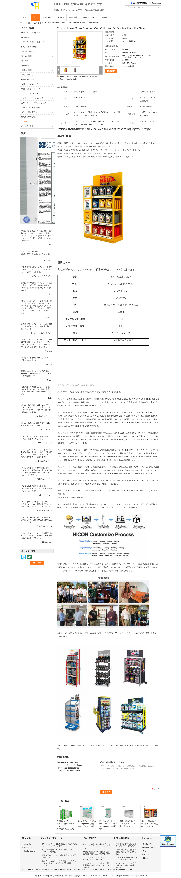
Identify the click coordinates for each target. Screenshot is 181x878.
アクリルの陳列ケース (29, 93)
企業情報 (47, 17)
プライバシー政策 (26, 869)
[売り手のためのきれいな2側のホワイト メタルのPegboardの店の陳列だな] (108, 813)
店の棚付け (38, 23)
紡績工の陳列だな (28, 117)
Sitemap (146, 855)
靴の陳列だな (26, 37)
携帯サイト (149, 858)
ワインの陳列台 (27, 56)
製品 (36, 17)
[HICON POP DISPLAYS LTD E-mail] (62, 774)
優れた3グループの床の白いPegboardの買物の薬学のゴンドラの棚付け (87, 825)
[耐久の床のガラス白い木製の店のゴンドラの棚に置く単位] (129, 813)
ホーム (25, 17)
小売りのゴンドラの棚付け (31, 107)
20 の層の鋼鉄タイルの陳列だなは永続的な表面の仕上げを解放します (96, 853)
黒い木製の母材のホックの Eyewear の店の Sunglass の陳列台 (58, 851)
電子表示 (24, 61)
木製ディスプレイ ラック (30, 89)
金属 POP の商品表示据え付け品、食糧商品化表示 (126, 858)
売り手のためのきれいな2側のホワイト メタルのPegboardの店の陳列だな (108, 825)
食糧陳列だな (26, 65)
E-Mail (145, 851)
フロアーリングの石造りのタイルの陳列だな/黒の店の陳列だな (96, 858)
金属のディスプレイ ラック (31, 84)
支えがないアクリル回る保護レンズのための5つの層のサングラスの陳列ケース (59, 845)
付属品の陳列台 (27, 70)
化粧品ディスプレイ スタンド (32, 42)
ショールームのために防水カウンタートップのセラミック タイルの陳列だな (96, 846)
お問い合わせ (88, 17)
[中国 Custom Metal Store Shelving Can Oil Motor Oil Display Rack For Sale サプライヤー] (80, 48)
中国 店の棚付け (41, 869)
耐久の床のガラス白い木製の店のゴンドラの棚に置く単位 (128, 823)
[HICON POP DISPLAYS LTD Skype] (59, 774)
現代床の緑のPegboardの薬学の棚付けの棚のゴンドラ (66, 823)
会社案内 (60, 17)
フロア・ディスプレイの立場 (32, 98)
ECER (129, 869)
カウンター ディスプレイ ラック (33, 103)
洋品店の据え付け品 (29, 47)
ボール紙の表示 (27, 126)
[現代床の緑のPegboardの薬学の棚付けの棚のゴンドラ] (66, 813)
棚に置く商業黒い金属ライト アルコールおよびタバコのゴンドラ (150, 823)
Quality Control (29, 851)
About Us (27, 844)
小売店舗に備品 (27, 75)
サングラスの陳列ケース (30, 33)
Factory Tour (28, 848)
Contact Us (147, 844)
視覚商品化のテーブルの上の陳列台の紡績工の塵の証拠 (59, 856)
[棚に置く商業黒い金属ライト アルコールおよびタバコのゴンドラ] (150, 813)
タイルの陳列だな (28, 51)
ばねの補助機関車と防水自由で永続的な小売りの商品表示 (126, 852)
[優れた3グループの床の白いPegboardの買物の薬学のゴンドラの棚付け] (87, 813)
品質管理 (73, 17)
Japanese (156, 3)
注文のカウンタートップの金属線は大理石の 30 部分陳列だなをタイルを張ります (96, 865)
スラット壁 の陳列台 (29, 112)
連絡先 (112, 71)
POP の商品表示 (27, 79)
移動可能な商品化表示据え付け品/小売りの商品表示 (126, 845)
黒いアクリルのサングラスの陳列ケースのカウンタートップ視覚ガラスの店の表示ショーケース (59, 863)
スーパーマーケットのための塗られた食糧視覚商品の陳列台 (126, 865)
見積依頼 (103, 17)
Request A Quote (149, 848)
